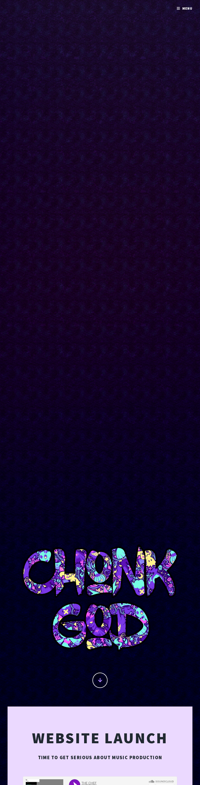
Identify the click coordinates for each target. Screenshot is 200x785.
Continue (100, 680)
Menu (187, 8)
